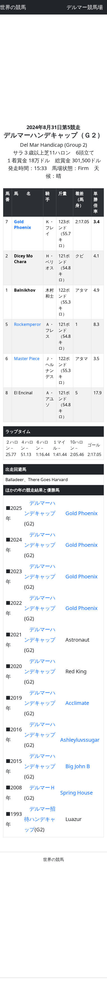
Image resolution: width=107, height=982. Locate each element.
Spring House (76, 792)
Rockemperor (27, 324)
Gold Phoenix (22, 224)
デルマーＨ (42, 787)
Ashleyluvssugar (79, 739)
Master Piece (26, 358)
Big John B (77, 766)
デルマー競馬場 (84, 7)
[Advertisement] (53, 68)
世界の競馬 (13, 7)
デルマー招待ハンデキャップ (39, 819)
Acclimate (77, 702)
